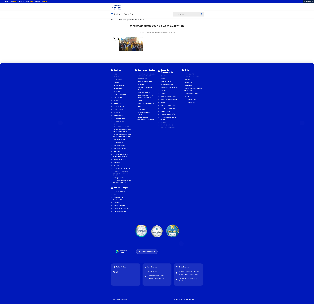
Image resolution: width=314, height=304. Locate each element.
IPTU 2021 (116, 165)
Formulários (188, 85)
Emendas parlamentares (168, 96)
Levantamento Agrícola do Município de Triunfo (122, 181)
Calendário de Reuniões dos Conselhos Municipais (122, 131)
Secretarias (141, 109)
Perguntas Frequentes (121, 139)
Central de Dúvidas (167, 84)
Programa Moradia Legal (122, 168)
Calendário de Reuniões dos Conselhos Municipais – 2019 (122, 135)
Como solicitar (189, 74)
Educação (141, 84)
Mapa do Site (118, 103)
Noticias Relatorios (120, 159)
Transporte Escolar (120, 211)
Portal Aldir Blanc (120, 205)
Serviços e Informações (123, 14)
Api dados (117, 151)
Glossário (117, 162)
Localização (118, 80)
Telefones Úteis (118, 97)
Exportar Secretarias (120, 148)
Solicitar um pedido (191, 102)
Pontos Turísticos (119, 85)
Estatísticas (188, 82)
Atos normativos (166, 82)
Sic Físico (187, 96)
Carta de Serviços (119, 191)
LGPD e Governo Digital (168, 105)
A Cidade (116, 74)
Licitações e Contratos (168, 108)
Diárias (163, 93)
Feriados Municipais (120, 94)
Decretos (187, 80)
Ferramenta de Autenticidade (118, 198)
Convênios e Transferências (169, 87)
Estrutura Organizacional (169, 99)
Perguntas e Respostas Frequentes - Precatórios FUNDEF (121, 173)
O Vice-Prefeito (118, 115)
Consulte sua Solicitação (192, 77)
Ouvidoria (117, 202)
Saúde (139, 106)
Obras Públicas (165, 111)
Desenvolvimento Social (145, 82)
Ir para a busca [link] (11, 1)
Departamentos (142, 79)
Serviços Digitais (119, 178)
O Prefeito (117, 112)
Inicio (163, 102)
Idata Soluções (190, 299)
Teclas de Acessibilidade (121, 127)
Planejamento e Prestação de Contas (169, 118)
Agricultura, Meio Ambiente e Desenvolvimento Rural (146, 75)
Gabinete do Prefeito (144, 92)
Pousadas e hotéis (119, 118)
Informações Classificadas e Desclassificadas (193, 89)
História (116, 82)
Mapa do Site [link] (41, 1)
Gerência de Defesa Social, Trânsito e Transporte (145, 96)
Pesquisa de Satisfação (168, 114)
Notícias (116, 100)
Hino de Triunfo (119, 121)
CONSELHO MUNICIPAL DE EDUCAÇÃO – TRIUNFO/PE (120, 155)
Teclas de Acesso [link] (26, 1)
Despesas (163, 90)
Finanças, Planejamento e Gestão (145, 88)
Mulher (140, 100)
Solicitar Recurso (190, 99)
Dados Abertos (118, 142)
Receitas (163, 122)
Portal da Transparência (121, 208)
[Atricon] (121, 251)
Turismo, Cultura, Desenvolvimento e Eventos (145, 118)
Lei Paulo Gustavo (119, 106)
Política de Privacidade (148, 251)
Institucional (118, 88)
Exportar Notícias (119, 145)
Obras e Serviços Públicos (146, 103)
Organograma (118, 109)
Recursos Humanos (167, 125)
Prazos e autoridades (191, 93)
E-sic (115, 194)
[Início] (112, 20)
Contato (116, 124)
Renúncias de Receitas (167, 128)
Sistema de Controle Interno (143, 113)
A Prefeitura (118, 91)
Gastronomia (118, 77)
